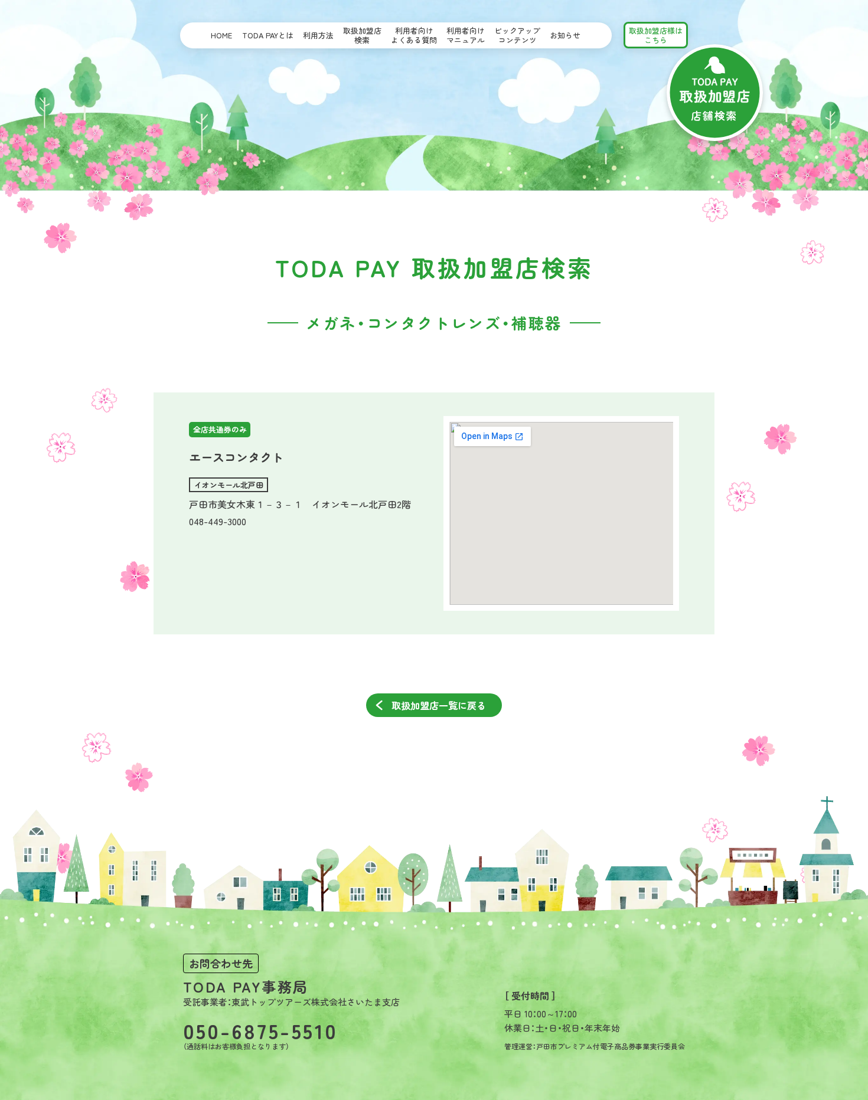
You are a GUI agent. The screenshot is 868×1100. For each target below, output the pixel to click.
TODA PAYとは (267, 35)
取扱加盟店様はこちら (656, 35)
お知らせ (565, 35)
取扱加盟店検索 (362, 35)
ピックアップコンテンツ (517, 35)
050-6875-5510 (260, 1030)
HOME (221, 35)
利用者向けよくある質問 (414, 35)
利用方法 (318, 35)
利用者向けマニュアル (465, 35)
